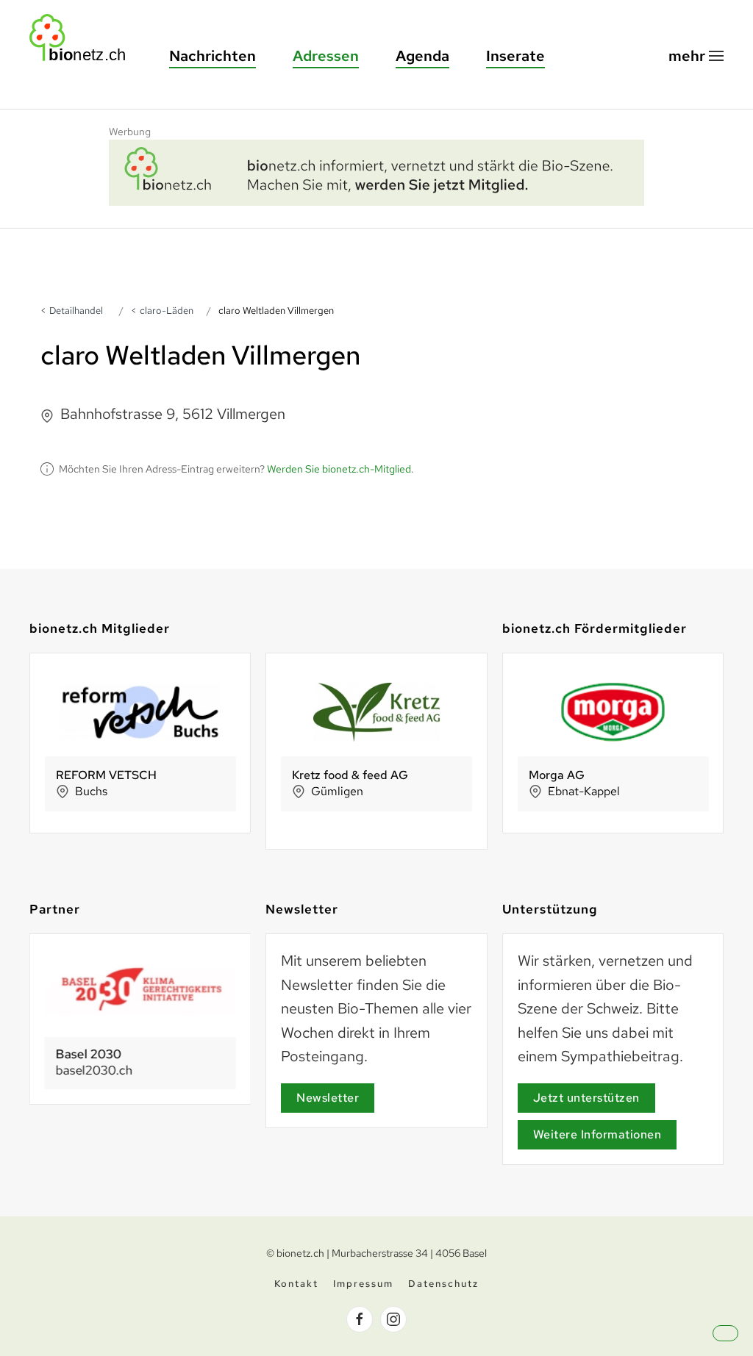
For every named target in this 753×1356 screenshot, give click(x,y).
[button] (696, 56)
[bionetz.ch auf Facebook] (359, 1319)
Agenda (422, 55)
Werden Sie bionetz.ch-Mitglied (339, 469)
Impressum (363, 1283)
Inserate (515, 55)
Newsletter (327, 1097)
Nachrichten (212, 55)
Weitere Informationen (597, 1134)
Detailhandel (76, 310)
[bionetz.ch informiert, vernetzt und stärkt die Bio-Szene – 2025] (376, 170)
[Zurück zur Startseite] (84, 37)
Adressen (326, 55)
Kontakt (296, 1283)
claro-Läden (166, 310)
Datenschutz (443, 1283)
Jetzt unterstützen (586, 1097)
